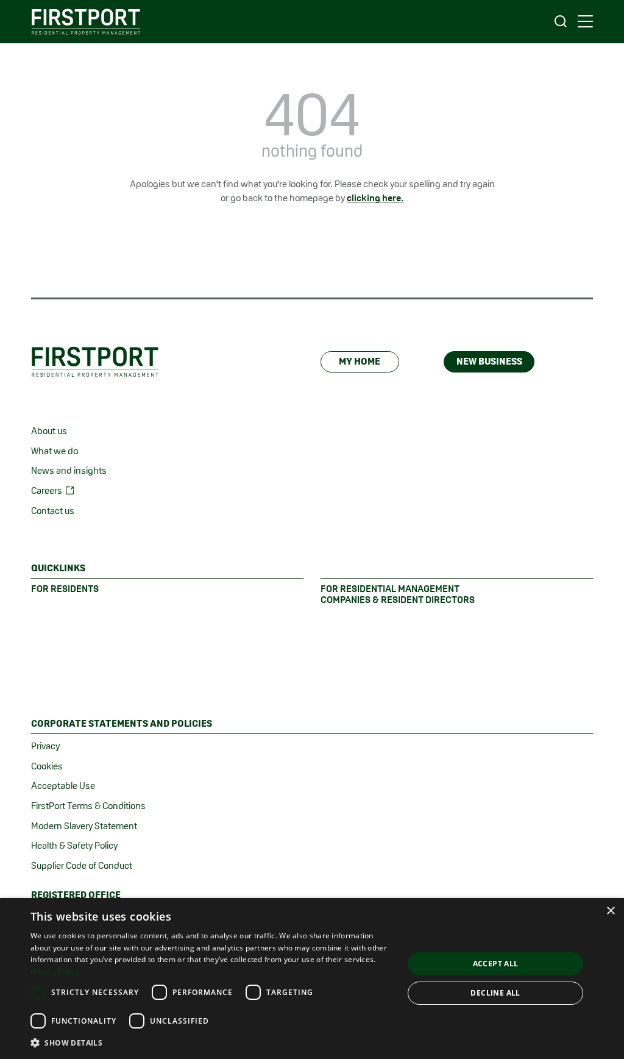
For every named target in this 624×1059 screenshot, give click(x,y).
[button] (211, 1042)
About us (49, 430)
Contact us (52, 510)
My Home (359, 361)
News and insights (69, 470)
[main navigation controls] (585, 21)
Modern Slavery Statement (84, 825)
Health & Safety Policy (74, 845)
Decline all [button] (495, 993)
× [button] (610, 911)
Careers (46, 490)
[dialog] (312, 978)
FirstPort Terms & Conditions (88, 805)
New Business (489, 361)
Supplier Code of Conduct (81, 865)
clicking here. (375, 197)
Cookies (47, 766)
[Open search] (561, 21)
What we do (54, 450)
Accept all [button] (496, 963)
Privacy (45, 746)
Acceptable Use (63, 785)
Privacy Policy (54, 971)
